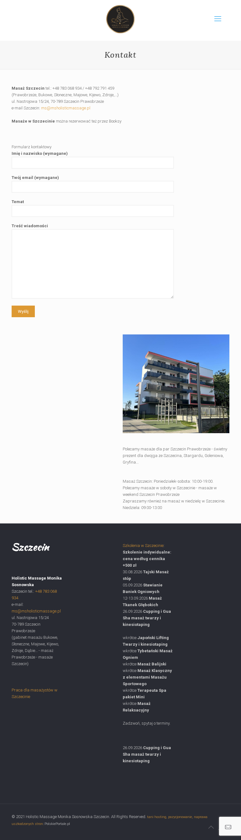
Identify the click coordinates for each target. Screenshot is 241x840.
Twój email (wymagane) (35, 177)
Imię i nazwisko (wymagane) (40, 153)
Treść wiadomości (30, 225)
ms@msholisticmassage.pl (65, 108)
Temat (18, 201)
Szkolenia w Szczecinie (143, 545)
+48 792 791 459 (99, 88)
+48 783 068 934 (67, 88)
